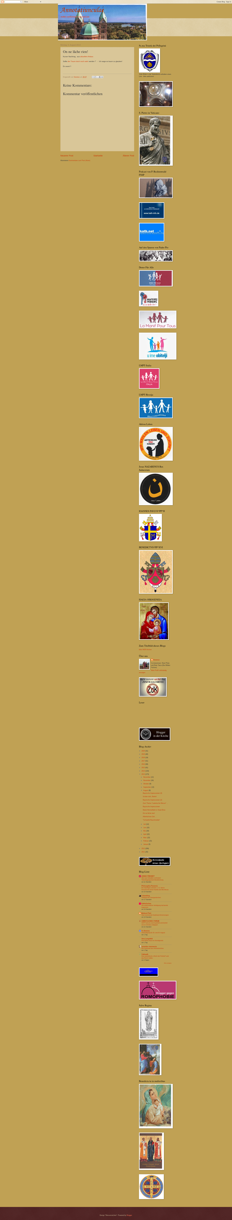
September (147, 787)
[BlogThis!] (95, 77)
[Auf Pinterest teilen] (102, 77)
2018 (143, 757)
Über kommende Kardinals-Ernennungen (155, 915)
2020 (143, 751)
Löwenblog (145, 896)
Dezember (147, 777)
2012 (143, 848)
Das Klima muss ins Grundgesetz (152, 940)
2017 (143, 761)
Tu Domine (145, 931)
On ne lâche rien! (149, 813)
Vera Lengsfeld (147, 939)
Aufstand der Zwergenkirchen (151, 897)
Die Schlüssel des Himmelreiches (152, 948)
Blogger (129, 1215)
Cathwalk (144, 954)
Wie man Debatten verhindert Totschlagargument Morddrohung (152, 879)
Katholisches (146, 903)
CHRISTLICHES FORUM (150, 921)
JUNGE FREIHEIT (148, 876)
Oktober (146, 784)
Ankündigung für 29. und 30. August (153, 933)
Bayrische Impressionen (151, 806)
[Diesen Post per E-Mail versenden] (93, 77)
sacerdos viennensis (149, 946)
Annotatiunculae (82, 10)
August (146, 790)
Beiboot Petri (146, 913)
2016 (143, 764)
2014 (143, 771)
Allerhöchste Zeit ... (150, 816)
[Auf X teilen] (97, 77)
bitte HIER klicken (145, 649)
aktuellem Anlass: (87, 56)
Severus (156, 660)
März (145, 837)
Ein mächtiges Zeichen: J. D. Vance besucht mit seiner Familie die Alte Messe (155, 889)
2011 (143, 852)
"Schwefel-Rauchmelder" (151, 820)
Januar (146, 844)
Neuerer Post (66, 155)
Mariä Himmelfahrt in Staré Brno (154, 810)
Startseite (98, 155)
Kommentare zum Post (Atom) (79, 160)
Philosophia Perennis (149, 886)
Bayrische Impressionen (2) (152, 800)
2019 (143, 754)
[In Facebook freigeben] (100, 77)
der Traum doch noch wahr (78, 61)
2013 (143, 774)
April (145, 834)
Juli (144, 824)
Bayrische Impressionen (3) (152, 793)
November (147, 780)
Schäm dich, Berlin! (150, 796)
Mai (144, 831)
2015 (143, 767)
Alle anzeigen (168, 963)
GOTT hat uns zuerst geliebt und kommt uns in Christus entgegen (154, 924)
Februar (146, 841)
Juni (145, 827)
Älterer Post (128, 155)
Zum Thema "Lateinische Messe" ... (155, 803)
